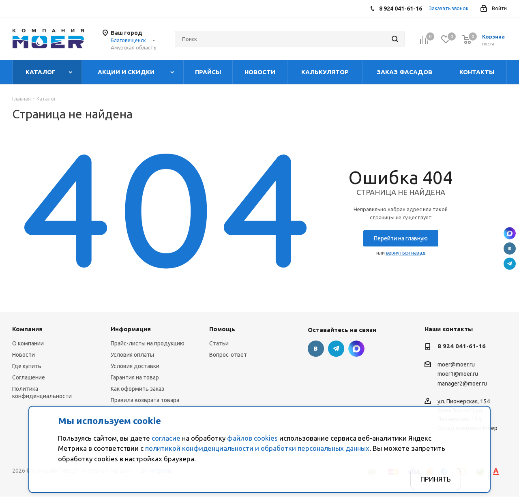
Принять (435, 479)
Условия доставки (135, 366)
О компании (28, 343)
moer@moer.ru (456, 364)
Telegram (510, 264)
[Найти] (395, 39)
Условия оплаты (132, 354)
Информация (131, 329)
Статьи (219, 343)
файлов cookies (252, 438)
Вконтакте (510, 248)
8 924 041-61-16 (462, 346)
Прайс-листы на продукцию (147, 343)
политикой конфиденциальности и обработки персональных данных (257, 448)
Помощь (222, 329)
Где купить (26, 366)
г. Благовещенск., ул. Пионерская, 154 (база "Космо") (510, 233)
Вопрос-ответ (228, 354)
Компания (27, 329)
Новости (23, 354)
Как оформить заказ (137, 389)
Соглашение (28, 377)
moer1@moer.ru (458, 374)
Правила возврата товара (145, 400)
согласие (166, 438)
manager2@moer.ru (462, 383)
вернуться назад (405, 252)
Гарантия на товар (135, 377)
